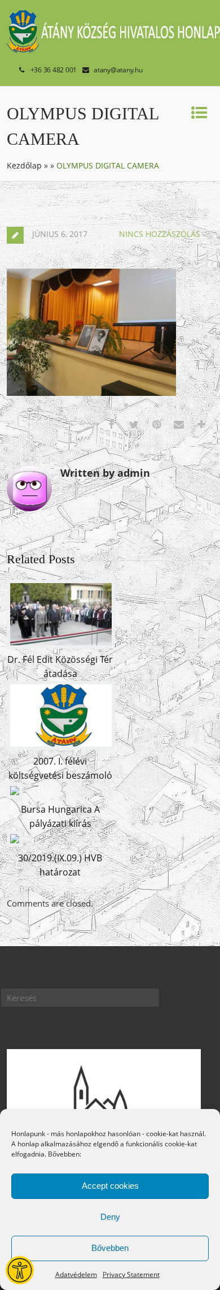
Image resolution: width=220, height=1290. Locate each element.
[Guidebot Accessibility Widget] (20, 1270)
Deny (110, 1217)
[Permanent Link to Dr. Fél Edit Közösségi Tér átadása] (61, 645)
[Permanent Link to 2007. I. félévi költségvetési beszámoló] (61, 746)
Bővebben (110, 1248)
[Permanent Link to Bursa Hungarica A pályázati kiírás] (15, 795)
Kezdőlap (24, 165)
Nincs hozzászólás (159, 233)
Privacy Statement (131, 1274)
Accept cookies (110, 1185)
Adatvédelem (76, 1274)
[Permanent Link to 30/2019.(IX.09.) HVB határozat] (15, 843)
